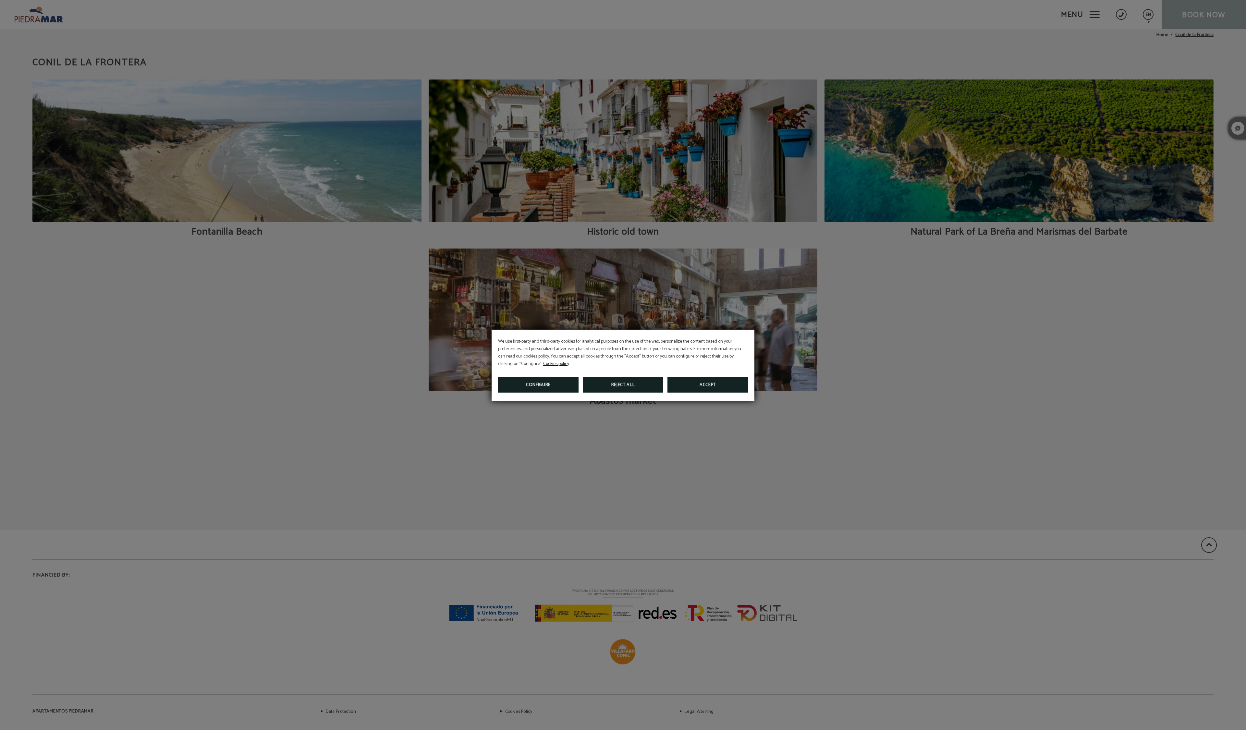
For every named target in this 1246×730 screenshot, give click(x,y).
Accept (708, 385)
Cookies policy (556, 364)
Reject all (623, 385)
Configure (538, 385)
